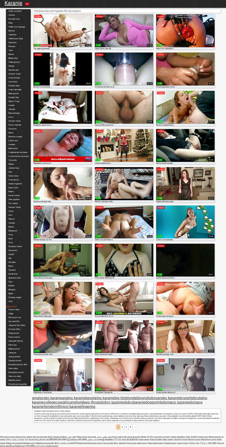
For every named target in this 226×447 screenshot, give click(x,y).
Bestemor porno (95, 443)
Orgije (11, 313)
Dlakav (11, 164)
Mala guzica (14, 93)
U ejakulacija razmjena (18, 152)
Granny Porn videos (24, 437)
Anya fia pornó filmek (137, 437)
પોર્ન (26, 439)
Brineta (12, 31)
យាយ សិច (126, 439)
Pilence (12, 219)
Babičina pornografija (45, 443)
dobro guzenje (112, 402)
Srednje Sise (14, 97)
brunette (187, 398)
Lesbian (12, 144)
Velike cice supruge (17, 27)
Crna (11, 242)
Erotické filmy (14, 329)
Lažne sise (13, 140)
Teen (11, 50)
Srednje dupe (14, 85)
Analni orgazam (15, 184)
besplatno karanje (100, 398)
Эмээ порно (167, 439)
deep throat (91, 402)
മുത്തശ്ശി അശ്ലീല (105, 439)
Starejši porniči (15, 360)
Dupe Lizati (13, 187)
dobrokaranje (134, 402)
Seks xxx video (15, 376)
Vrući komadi (14, 78)
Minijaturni (13, 231)
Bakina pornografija (14, 443)
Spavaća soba (15, 278)
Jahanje (12, 109)
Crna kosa (13, 82)
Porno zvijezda (15, 125)
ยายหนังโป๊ (72, 443)
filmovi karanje (69, 406)
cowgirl (61, 402)
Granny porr (203, 437)
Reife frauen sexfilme (57, 437)
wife (10, 215)
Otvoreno (13, 129)
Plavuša (12, 46)
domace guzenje (176, 402)
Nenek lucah (82, 443)
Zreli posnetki (14, 356)
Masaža (12, 289)
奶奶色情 (134, 439)
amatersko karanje (47, 398)
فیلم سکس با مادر (103, 437)
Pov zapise (13, 203)
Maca (11, 133)
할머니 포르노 (61, 443)
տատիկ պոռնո (162, 437)
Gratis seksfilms (178, 437)
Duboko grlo (14, 70)
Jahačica (12, 34)
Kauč (11, 238)
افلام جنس (71, 437)
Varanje (12, 223)
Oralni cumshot (15, 11)
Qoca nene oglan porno (137, 443)
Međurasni (13, 148)
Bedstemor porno (209, 439)
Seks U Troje (14, 101)
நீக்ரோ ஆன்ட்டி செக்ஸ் (15, 439)
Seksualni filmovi (16, 341)
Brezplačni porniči (16, 372)
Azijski (11, 254)
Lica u (11, 117)
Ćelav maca (14, 176)
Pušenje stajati (15, 297)
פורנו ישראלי (194, 443)
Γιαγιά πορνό (182, 443)
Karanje (13, 3)
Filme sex (13, 345)
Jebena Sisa (14, 168)
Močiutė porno (194, 439)
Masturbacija (14, 113)
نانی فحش (91, 439)
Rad (10, 172)
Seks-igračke (14, 199)
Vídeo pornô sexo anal (86, 437)
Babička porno (15, 380)
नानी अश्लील (30, 446)
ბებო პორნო (192, 437)
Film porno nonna (7, 437)
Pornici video (14, 309)
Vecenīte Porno (180, 439)
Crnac (11, 211)
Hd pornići (13, 250)
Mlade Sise (13, 58)
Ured (10, 301)
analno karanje (74, 398)
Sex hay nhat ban (40, 437)
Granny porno (52, 446)
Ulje (10, 258)
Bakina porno (14, 349)
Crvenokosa (14, 180)
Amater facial (14, 74)
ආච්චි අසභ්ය (41, 446)
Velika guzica (14, 62)
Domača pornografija (18, 384)
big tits (120, 398)
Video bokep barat (155, 443)
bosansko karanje (165, 398)
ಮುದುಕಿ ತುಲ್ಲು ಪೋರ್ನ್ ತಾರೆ (39, 439)
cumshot (74, 402)
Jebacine (12, 353)
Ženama (12, 270)
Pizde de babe (156, 439)
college (50, 402)
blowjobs (144, 398)
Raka (11, 23)
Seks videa (13, 368)
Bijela (11, 293)
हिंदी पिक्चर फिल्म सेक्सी (58, 439)
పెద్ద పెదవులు (72, 439)
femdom (51, 406)
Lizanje (12, 105)
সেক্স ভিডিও (150, 437)
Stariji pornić (14, 333)
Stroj (11, 235)
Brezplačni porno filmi (18, 364)
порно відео (143, 439)
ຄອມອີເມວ (10, 446)
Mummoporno (215, 437)
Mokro (11, 191)
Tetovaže (13, 160)
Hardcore (12, 42)
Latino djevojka (15, 89)
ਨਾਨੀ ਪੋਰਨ (117, 439)
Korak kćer (13, 274)
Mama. (11, 227)
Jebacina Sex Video (17, 325)
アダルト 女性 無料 (208, 443)
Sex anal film (14, 321)
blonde (131, 398)
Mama (11, 54)
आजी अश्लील (82, 439)
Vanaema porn (170, 443)
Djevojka (12, 262)
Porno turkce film (119, 437)
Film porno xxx (15, 317)
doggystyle (154, 402)
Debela (11, 285)
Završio (12, 15)
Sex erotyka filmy (110, 443)
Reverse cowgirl (15, 136)
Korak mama (14, 195)
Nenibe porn (20, 446)
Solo (10, 282)
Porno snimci (14, 337)
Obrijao (12, 66)
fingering (88, 406)
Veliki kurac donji (16, 38)
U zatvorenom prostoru (19, 156)
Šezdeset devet (15, 246)
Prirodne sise (14, 19)
